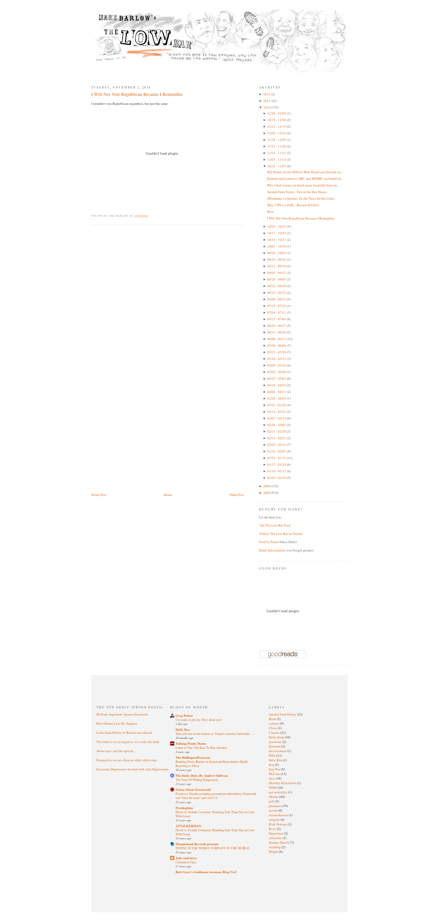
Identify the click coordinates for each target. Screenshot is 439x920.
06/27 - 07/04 (277, 319)
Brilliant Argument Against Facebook (122, 714)
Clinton (274, 732)
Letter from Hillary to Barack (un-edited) (124, 732)
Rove (273, 828)
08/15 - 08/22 (277, 292)
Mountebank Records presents (197, 843)
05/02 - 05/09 (277, 372)
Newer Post (98, 494)
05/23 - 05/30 (277, 352)
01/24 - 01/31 (277, 458)
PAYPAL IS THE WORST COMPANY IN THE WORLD (212, 848)
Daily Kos (183, 729)
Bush (273, 719)
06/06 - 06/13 (277, 339)
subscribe (276, 838)
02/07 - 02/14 (277, 444)
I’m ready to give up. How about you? (199, 720)
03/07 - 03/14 (277, 418)
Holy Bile (276, 760)
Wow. (270, 211)
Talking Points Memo (191, 743)
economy (275, 741)
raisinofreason (279, 815)
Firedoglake (184, 807)
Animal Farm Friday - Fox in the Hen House (297, 191)
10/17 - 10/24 (277, 233)
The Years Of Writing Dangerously (197, 780)
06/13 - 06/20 (277, 332)
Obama (274, 796)
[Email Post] (151, 215)
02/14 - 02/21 (277, 438)
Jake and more (186, 857)
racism (273, 810)
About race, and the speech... (115, 751)
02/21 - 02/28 (277, 431)
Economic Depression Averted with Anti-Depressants (132, 769)
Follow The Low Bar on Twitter (281, 533)
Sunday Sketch (279, 842)
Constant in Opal (186, 862)
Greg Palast (184, 715)
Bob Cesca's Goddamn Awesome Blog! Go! (206, 871)
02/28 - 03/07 (277, 424)
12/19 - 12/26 (277, 120)
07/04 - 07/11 (277, 312)
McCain (275, 773)
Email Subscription (272, 550)
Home (168, 494)
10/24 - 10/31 (277, 226)
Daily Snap (277, 737)
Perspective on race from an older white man (126, 760)
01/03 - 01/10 (277, 477)
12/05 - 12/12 (277, 133)
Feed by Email (269, 541)
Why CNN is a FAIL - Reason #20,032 (293, 205)
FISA (272, 755)
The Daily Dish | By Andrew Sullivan (202, 775)
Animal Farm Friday (283, 714)
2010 (267, 107)
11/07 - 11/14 (277, 159)
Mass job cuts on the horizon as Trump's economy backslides (213, 734)
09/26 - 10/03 (277, 253)
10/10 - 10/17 (277, 239)
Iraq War (275, 769)
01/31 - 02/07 (277, 451)
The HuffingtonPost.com (193, 757)
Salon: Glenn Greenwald (193, 789)
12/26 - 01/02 (277, 113)
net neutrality (278, 792)
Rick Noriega (278, 824)
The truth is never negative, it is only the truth (127, 741)
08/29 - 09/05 (277, 279)
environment (278, 751)
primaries (275, 806)
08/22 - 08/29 (277, 286)
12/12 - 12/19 (277, 126)
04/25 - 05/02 (277, 378)
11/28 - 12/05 (277, 139)
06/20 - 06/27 (277, 325)
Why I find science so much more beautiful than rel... (303, 185)
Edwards (275, 746)
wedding (275, 847)
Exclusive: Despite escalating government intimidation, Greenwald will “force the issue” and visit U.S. (216, 796)
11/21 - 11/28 (277, 146)
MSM (273, 787)
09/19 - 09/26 (277, 259)
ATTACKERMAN (188, 825)
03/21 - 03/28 (277, 405)
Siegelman (276, 833)
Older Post (236, 494)
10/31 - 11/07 (277, 166)
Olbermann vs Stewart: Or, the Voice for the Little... (301, 198)
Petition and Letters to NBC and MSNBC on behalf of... (305, 178)
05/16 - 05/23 (277, 358)
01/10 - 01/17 (277, 471)
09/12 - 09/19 (277, 266)
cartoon (274, 723)
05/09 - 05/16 (277, 365)
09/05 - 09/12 (277, 272)
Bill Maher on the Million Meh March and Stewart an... (305, 172)
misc (272, 778)
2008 (267, 492)
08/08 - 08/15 (277, 299)
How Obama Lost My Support (116, 723)
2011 (267, 100)
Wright (274, 851)
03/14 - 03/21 (277, 411)
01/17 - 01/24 (277, 464)
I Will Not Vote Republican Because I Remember (137, 94)
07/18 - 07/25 (277, 305)
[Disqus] (167, 293)
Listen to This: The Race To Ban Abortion (201, 748)
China (273, 728)
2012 (267, 94)
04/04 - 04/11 (277, 391)
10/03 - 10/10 (277, 246)
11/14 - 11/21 (277, 153)
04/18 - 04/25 (277, 385)
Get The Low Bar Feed (275, 525)
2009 (267, 486)
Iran (272, 764)
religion (274, 819)
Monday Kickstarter (283, 783)
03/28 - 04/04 (277, 398)
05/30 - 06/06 (277, 345)
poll (272, 801)
